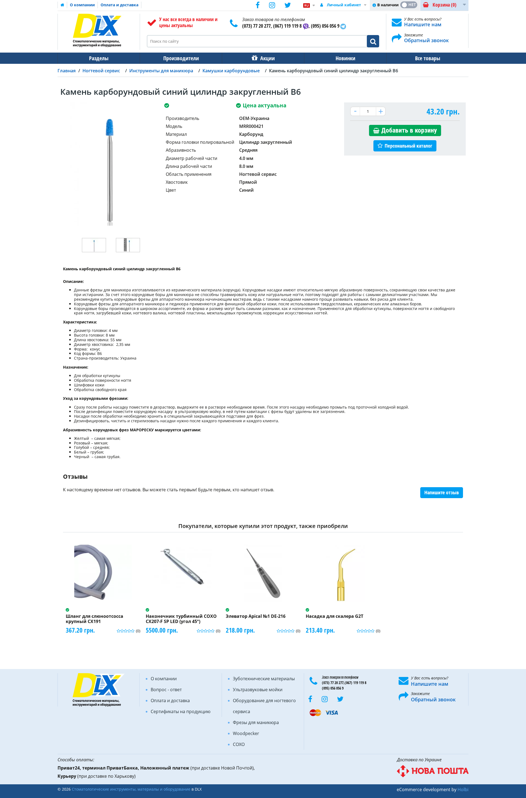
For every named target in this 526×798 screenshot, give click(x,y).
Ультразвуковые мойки (257, 690)
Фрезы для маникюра (256, 722)
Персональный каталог (408, 146)
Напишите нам (422, 24)
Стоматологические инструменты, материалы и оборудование (131, 789)
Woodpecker (246, 733)
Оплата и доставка (119, 4)
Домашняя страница (62, 5)
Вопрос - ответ (166, 690)
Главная (67, 71)
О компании (82, 4)
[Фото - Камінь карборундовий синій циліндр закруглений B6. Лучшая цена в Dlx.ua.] (94, 245)
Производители (181, 58)
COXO (239, 744)
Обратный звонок (426, 40)
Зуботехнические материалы (264, 679)
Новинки (345, 58)
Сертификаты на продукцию (180, 711)
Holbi (463, 789)
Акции (267, 58)
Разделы (98, 58)
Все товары (427, 58)
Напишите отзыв (441, 492)
